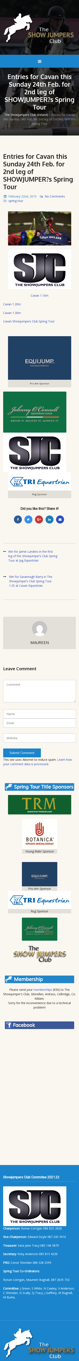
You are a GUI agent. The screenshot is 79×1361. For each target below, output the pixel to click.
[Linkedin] (50, 519)
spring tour (15, 201)
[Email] (60, 519)
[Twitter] (28, 519)
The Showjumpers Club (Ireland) (26, 115)
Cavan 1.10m (39, 295)
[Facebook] (18, 519)
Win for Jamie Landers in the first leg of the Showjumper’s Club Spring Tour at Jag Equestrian (32, 556)
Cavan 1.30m (12, 313)
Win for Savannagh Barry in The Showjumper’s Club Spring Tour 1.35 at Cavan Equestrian (30, 581)
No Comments (55, 196)
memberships (42, 990)
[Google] (39, 519)
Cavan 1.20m (12, 304)
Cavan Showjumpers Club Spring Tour (29, 321)
